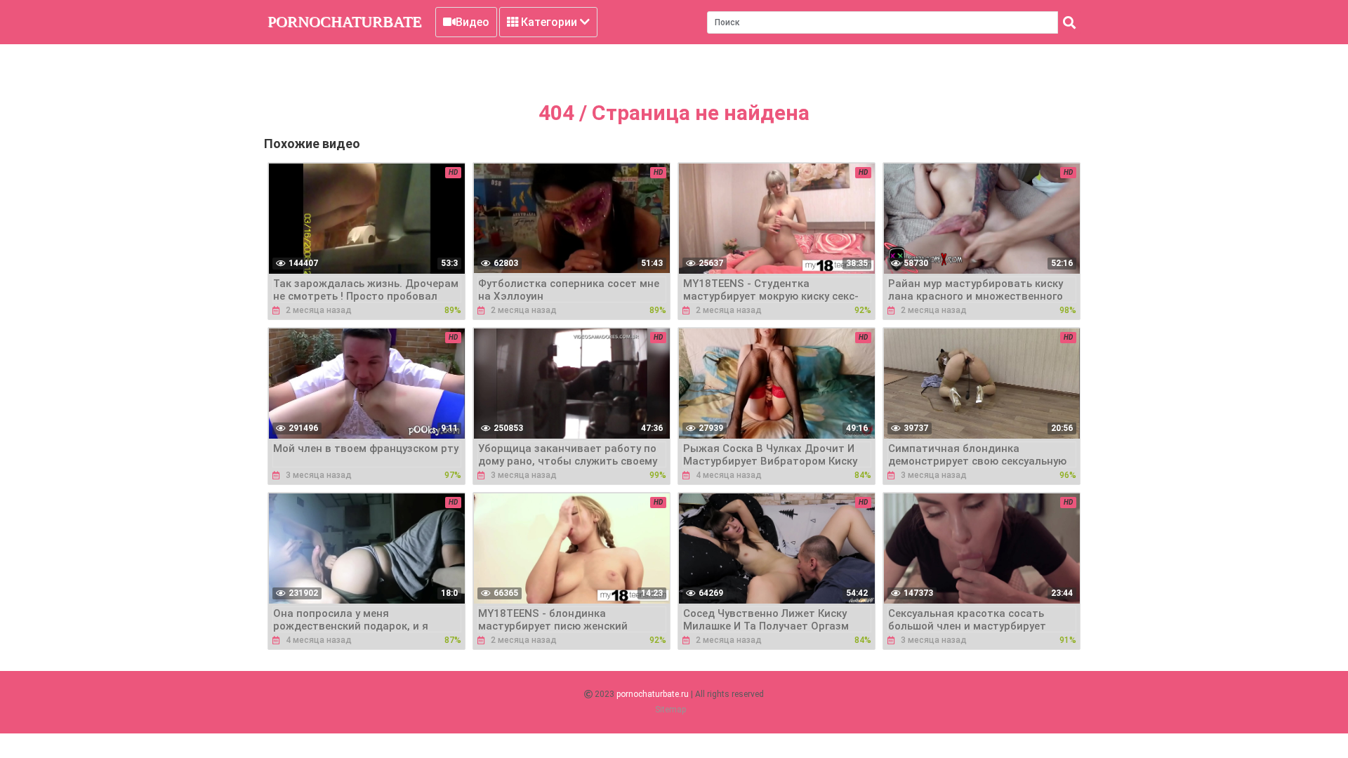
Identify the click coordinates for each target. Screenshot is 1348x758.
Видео (472, 22)
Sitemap (670, 709)
